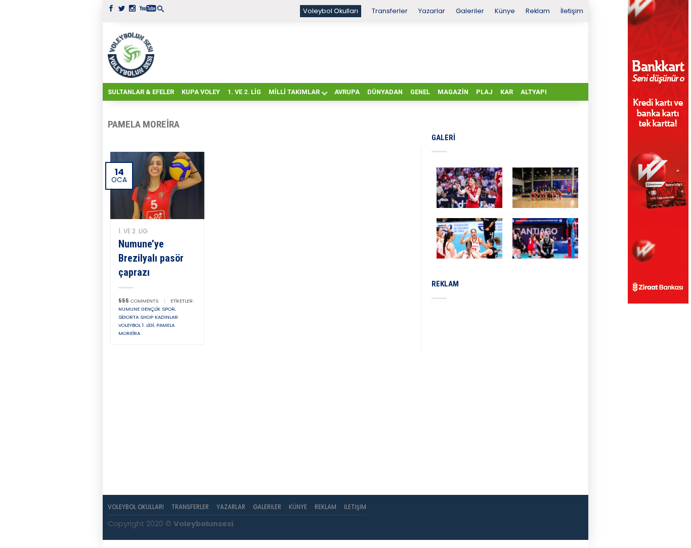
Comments (138, 301)
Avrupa (347, 92)
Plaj (484, 92)
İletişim (571, 11)
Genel (420, 92)
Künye (505, 11)
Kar (506, 92)
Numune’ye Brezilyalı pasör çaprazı (151, 258)
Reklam (538, 11)
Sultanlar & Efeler (141, 92)
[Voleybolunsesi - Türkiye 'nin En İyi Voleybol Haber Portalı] (133, 52)
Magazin (453, 92)
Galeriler (470, 11)
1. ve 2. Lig (244, 92)
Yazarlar (431, 11)
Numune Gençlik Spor (146, 309)
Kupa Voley (201, 92)
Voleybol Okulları (330, 11)
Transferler (390, 11)
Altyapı (534, 92)
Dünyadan (385, 92)
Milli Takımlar (294, 92)
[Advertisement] (371, 52)
